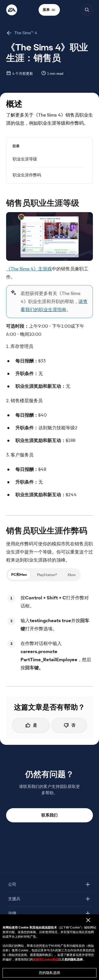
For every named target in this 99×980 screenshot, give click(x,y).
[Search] (87, 10)
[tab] (19, 574)
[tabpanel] (49, 632)
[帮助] (11, 10)
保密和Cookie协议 (45, 959)
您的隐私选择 (49, 973)
